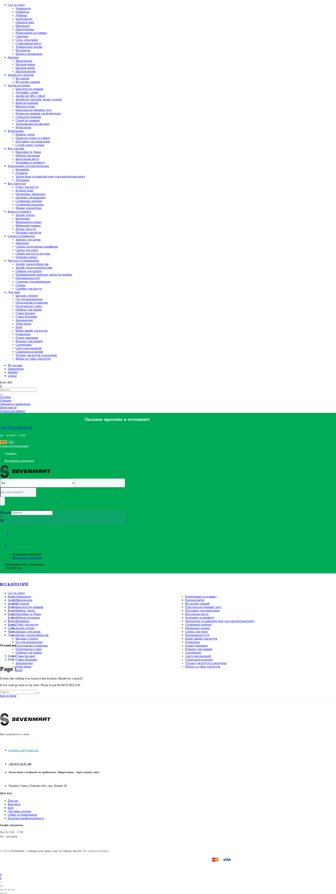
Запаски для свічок (28, 239)
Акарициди (23, 8)
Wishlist (13, 372)
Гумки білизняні (26, 316)
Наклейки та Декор (28, 152)
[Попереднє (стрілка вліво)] (1, 893)
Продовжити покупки (27, 557)
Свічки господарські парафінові (37, 246)
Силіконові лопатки (29, 201)
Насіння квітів (25, 67)
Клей (19, 327)
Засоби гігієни (25, 215)
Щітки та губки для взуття (33, 358)
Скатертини (24, 344)
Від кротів (22, 78)
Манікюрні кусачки (28, 222)
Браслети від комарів (29, 89)
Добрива (21, 15)
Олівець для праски (29, 271)
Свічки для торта (27, 250)
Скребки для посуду (29, 288)
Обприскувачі (25, 22)
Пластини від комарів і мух (34, 110)
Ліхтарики (22, 180)
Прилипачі (23, 25)
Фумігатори (23, 127)
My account (15, 365)
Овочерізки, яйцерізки (30, 194)
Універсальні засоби (29, 46)
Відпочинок (16, 131)
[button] (5, 545)
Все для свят (16, 148)
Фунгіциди (23, 50)
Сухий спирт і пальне (30, 145)
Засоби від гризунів (21, 74)
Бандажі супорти (27, 295)
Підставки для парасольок (33, 141)
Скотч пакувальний (29, 348)
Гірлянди (22, 173)
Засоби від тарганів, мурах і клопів (39, 99)
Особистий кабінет (12, 411)
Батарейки (22, 169)
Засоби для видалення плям (34, 267)
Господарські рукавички (32, 302)
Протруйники (25, 29)
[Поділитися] (5, 889)
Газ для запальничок (29, 299)
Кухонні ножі (24, 190)
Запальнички (24, 320)
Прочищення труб (28, 278)
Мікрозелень (24, 60)
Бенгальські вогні (27, 159)
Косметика (23, 218)
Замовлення (16, 368)
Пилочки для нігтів (28, 232)
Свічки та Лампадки (21, 236)
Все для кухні (17, 183)
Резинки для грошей (29, 341)
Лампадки (22, 243)
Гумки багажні (25, 313)
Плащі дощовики (27, 337)
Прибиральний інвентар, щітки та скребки (44, 274)
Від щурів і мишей (28, 82)
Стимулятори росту (28, 43)
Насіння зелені (25, 64)
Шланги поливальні (29, 53)
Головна (5, 397)
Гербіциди (22, 11)
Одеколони (23, 334)
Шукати (5, 512)
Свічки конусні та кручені (33, 253)
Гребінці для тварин (29, 309)
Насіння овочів (26, 71)
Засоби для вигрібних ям (32, 264)
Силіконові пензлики (30, 204)
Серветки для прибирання (33, 281)
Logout (12, 375)
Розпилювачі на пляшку (31, 32)
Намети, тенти (25, 134)
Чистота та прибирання (23, 260)
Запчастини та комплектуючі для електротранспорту (50, 176)
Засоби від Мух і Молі (30, 96)
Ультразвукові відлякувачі (32, 124)
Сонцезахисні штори (29, 351)
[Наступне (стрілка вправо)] (5, 893)
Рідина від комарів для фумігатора (38, 113)
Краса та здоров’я (19, 211)
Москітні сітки (25, 106)
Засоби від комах (19, 85)
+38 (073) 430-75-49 (16, 427)
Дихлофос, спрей (27, 92)
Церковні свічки (26, 257)
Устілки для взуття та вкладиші (36, 355)
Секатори (22, 36)
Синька (20, 285)
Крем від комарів (27, 103)
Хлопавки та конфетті (30, 162)
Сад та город (16, 4)
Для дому (14, 292)
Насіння (13, 57)
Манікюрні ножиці (28, 225)
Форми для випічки (29, 208)
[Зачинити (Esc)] (1, 889)
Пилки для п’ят (26, 229)
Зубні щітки (23, 323)
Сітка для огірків (27, 39)
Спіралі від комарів (28, 117)
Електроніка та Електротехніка (28, 166)
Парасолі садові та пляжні (33, 138)
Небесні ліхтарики (28, 155)
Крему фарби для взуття (31, 330)
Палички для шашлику (31, 197)
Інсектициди (24, 18)
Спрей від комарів (28, 120)
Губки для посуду (27, 187)
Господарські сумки (29, 306)
